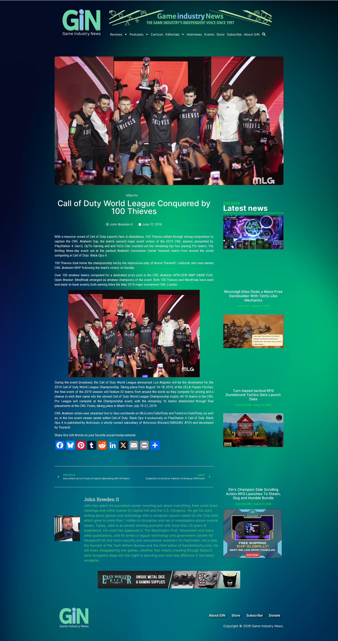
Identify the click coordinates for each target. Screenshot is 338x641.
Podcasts (136, 34)
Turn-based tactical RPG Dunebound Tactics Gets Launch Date (253, 395)
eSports (132, 195)
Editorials (172, 34)
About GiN (252, 34)
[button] (264, 34)
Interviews (194, 34)
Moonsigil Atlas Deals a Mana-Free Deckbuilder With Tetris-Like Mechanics (253, 296)
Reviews (116, 34)
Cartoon (157, 34)
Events (209, 34)
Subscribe (234, 34)
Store (221, 34)
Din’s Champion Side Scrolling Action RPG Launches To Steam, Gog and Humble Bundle (253, 493)
